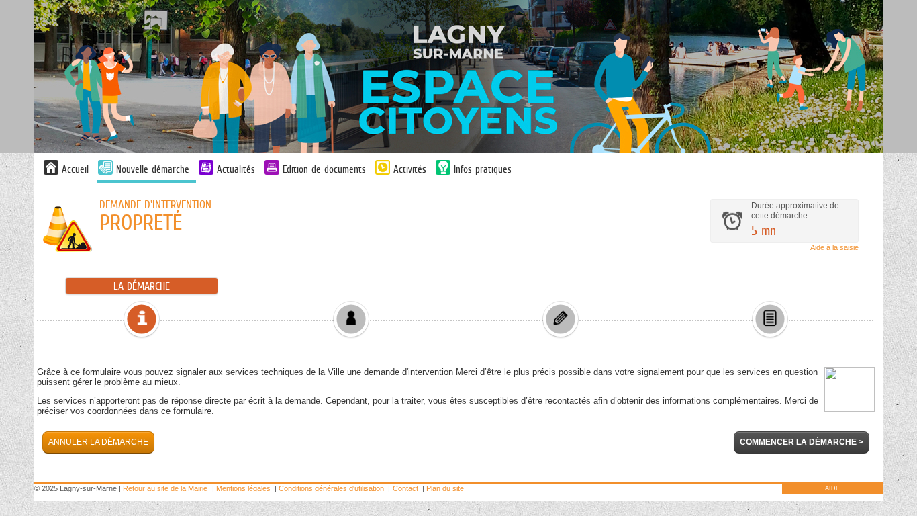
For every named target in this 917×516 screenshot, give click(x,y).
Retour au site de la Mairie (165, 488)
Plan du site (445, 488)
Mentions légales (243, 488)
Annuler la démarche (98, 442)
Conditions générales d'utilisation (331, 488)
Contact (405, 488)
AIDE (832, 488)
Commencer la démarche (801, 442)
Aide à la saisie (834, 247)
